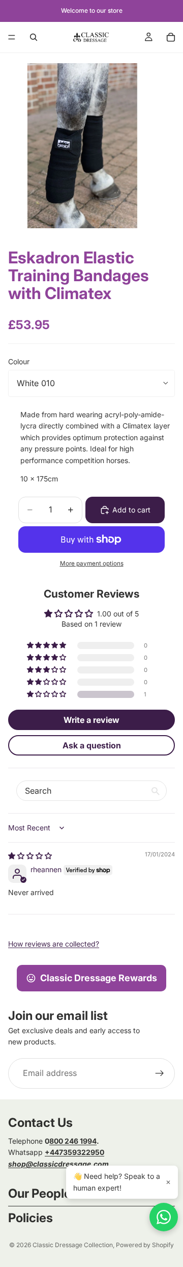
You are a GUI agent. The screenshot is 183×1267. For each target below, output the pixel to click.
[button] (47, 694)
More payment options (92, 563)
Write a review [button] (91, 720)
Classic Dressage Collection (73, 1245)
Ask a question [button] (92, 745)
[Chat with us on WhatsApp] (163, 1217)
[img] (30, 855)
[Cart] (171, 37)
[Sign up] (159, 1073)
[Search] (33, 37)
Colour (18, 361)
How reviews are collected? (53, 943)
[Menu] (11, 37)
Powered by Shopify (145, 1245)
